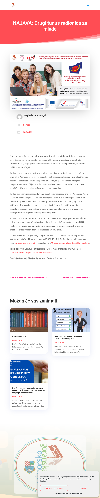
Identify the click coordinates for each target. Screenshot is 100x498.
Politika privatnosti (61, 493)
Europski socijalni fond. (25, 243)
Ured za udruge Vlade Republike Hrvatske (70, 243)
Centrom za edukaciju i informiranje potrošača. (31, 252)
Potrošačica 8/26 (19, 337)
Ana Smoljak (40, 115)
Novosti (26, 125)
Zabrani (83, 488)
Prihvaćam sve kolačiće (54, 488)
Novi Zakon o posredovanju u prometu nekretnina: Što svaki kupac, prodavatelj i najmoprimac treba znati (28, 390)
